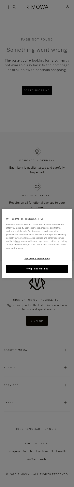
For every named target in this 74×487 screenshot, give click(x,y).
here (17, 241)
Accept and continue (37, 268)
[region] (37, 243)
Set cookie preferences (37, 258)
